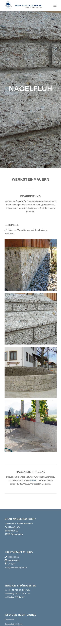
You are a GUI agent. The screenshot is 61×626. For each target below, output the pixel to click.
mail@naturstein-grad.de (16, 567)
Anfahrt (12, 564)
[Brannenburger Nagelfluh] (25, 5)
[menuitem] (54, 5)
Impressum (9, 619)
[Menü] (54, 5)
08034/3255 (13, 557)
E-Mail (33, 480)
